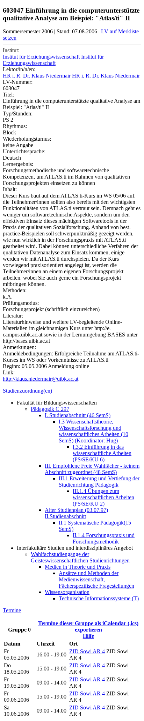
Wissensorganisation (67, 592)
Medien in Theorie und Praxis (77, 567)
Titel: (8, 95)
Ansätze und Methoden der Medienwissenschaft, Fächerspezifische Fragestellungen (96, 579)
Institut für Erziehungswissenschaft (41, 57)
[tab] (72, 391)
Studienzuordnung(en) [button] (27, 391)
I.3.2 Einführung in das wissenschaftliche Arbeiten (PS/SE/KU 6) (102, 453)
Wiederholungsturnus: (27, 139)
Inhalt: (10, 189)
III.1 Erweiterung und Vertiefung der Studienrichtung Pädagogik (99, 481)
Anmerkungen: (19, 347)
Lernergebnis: (18, 164)
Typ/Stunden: (18, 113)
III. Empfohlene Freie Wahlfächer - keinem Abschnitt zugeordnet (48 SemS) (92, 469)
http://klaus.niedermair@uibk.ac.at (40, 379)
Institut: (11, 50)
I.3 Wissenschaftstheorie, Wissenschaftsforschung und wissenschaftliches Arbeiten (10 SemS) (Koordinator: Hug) (93, 431)
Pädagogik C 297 (50, 409)
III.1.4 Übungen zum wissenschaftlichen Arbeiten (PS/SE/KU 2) (103, 497)
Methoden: (15, 290)
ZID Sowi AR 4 (87, 651)
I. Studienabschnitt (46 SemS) (77, 415)
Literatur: (13, 316)
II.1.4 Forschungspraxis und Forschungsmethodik (104, 538)
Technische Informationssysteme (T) (99, 598)
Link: (9, 372)
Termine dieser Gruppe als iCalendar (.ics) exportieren (88, 626)
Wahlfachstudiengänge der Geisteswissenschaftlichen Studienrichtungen (80, 557)
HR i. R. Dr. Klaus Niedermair (37, 76)
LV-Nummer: (18, 82)
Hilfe (88, 636)
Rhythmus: (15, 126)
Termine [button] (12, 610)
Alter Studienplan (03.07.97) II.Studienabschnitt (76, 513)
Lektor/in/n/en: (19, 69)
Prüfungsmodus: (21, 303)
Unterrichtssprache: (24, 151)
